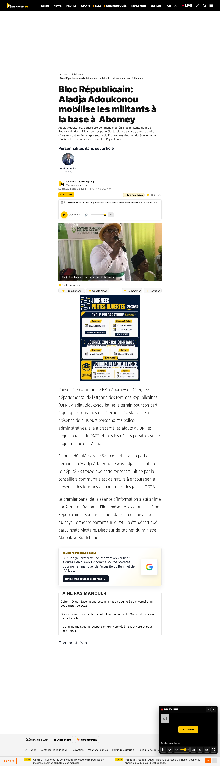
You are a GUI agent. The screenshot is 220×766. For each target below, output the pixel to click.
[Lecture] (163, 750)
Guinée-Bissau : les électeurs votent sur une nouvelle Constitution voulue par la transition (108, 616)
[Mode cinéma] (200, 750)
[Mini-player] (193, 750)
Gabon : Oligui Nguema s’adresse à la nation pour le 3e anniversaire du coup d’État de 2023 (107, 603)
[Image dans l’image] (207, 750)
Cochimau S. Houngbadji (80, 181)
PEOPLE (71, 5)
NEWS (58, 5)
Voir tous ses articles (76, 185)
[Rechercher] (204, 5)
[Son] (170, 750)
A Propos (30, 749)
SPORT (85, 5)
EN (211, 5)
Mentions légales (98, 749)
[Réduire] (214, 760)
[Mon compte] (198, 5)
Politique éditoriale (123, 749)
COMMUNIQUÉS (116, 5)
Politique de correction (152, 749)
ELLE (98, 5)
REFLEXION (138, 5)
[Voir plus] (208, 760)
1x (111, 215)
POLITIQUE (66, 194)
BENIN (45, 5)
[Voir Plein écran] (213, 750)
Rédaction (78, 749)
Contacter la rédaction (53, 749)
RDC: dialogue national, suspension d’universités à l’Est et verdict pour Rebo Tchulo (106, 628)
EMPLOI (156, 5)
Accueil (64, 74)
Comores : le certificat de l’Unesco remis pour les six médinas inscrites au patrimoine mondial (68, 761)
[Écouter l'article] (64, 214)
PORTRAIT (172, 5)
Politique (76, 74)
